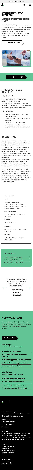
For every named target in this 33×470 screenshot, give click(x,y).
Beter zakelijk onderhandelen (14, 382)
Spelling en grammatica (12, 351)
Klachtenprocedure (8, 422)
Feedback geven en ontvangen (15, 385)
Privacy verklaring (8, 424)
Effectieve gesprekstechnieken (14, 379)
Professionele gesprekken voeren (15, 388)
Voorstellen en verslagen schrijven (16, 363)
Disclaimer (5, 427)
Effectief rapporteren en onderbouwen (17, 360)
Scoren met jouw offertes (12, 366)
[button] (5, 288)
